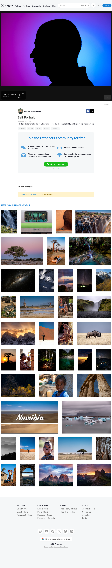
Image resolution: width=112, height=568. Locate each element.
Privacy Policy (48, 547)
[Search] (88, 5)
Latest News (22, 508)
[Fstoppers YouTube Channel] (46, 531)
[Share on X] (92, 111)
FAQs (84, 518)
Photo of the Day (43, 512)
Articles (18, 6)
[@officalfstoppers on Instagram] (40, 531)
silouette (55, 129)
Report (107, 104)
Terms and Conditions (61, 547)
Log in (57, 168)
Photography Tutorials (68, 508)
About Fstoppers (88, 508)
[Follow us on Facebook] (53, 531)
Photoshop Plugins (67, 512)
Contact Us (86, 512)
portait (46, 129)
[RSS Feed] (72, 531)
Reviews (26, 6)
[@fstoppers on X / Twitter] (59, 531)
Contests (46, 6)
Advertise (86, 515)
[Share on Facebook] (88, 111)
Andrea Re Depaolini (32, 111)
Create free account (56, 164)
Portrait (22, 129)
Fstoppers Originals (24, 515)
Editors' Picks (42, 508)
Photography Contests (46, 518)
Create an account (34, 194)
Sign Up (107, 5)
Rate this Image (9, 94)
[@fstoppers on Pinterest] (65, 531)
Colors (30, 129)
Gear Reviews (22, 512)
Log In (99, 5)
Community (36, 6)
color (38, 129)
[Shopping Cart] (93, 5)
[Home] (7, 5)
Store (54, 6)
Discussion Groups (44, 515)
